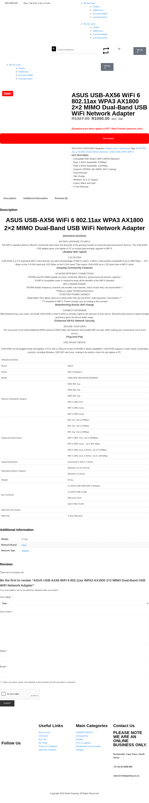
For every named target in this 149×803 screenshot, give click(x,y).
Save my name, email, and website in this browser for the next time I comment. (39, 682)
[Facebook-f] (30, 751)
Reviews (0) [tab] (61, 198)
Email (3, 666)
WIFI (124, 152)
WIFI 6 (130, 152)
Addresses (98, 10)
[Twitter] (22, 751)
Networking (124, 148)
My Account (89, 3)
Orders (96, 6)
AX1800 (81, 152)
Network (104, 152)
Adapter (108, 148)
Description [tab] (9, 198)
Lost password (100, 17)
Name (3, 651)
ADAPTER (141, 148)
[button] (119, 49)
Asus (115, 148)
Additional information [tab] (35, 198)
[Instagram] (13, 751)
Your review (6, 611)
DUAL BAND (92, 152)
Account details (100, 13)
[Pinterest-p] (5, 751)
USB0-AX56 (115, 152)
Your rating (6, 597)
